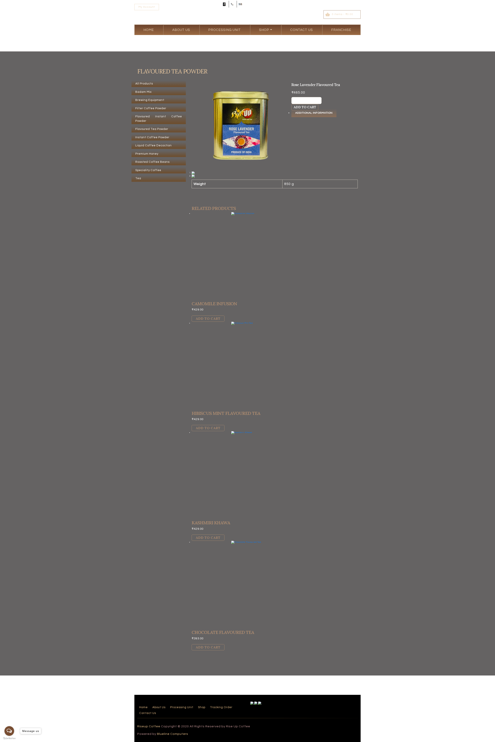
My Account (146, 7)
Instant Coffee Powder (152, 137)
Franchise (341, 30)
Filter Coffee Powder (150, 108)
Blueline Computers (172, 733)
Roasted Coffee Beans (152, 161)
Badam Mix (143, 91)
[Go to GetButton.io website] (9, 738)
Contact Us (301, 30)
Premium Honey (146, 153)
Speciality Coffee (148, 170)
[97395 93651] (233, 4)
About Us (181, 30)
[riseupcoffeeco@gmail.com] (241, 4)
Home (143, 707)
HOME (148, 30)
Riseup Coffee (148, 726)
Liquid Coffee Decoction (153, 145)
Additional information (314, 113)
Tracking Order (221, 707)
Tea (138, 178)
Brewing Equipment (149, 100)
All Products (144, 83)
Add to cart (305, 107)
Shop (264, 30)
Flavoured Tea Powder (151, 129)
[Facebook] (225, 4)
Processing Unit (224, 30)
